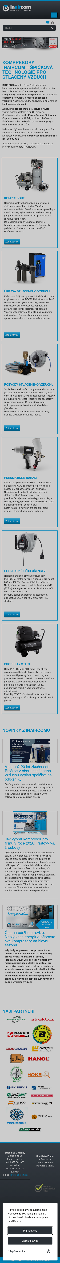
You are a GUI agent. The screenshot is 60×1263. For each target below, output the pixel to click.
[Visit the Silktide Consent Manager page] (48, 1251)
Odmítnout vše (30, 1240)
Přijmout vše (30, 1230)
